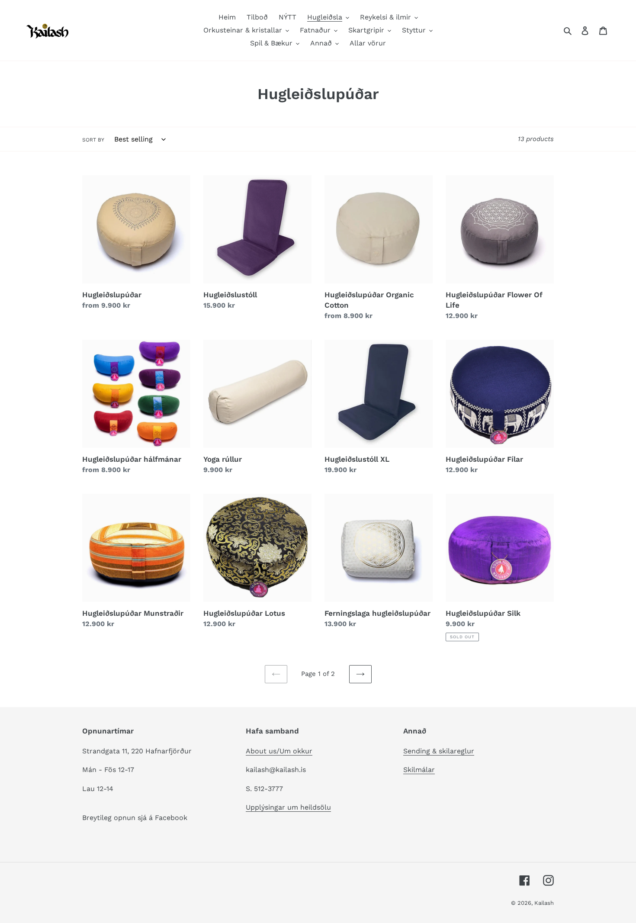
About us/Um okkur (279, 751)
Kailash (544, 903)
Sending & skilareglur (438, 751)
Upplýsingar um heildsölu (288, 807)
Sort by (93, 140)
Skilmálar (419, 769)
